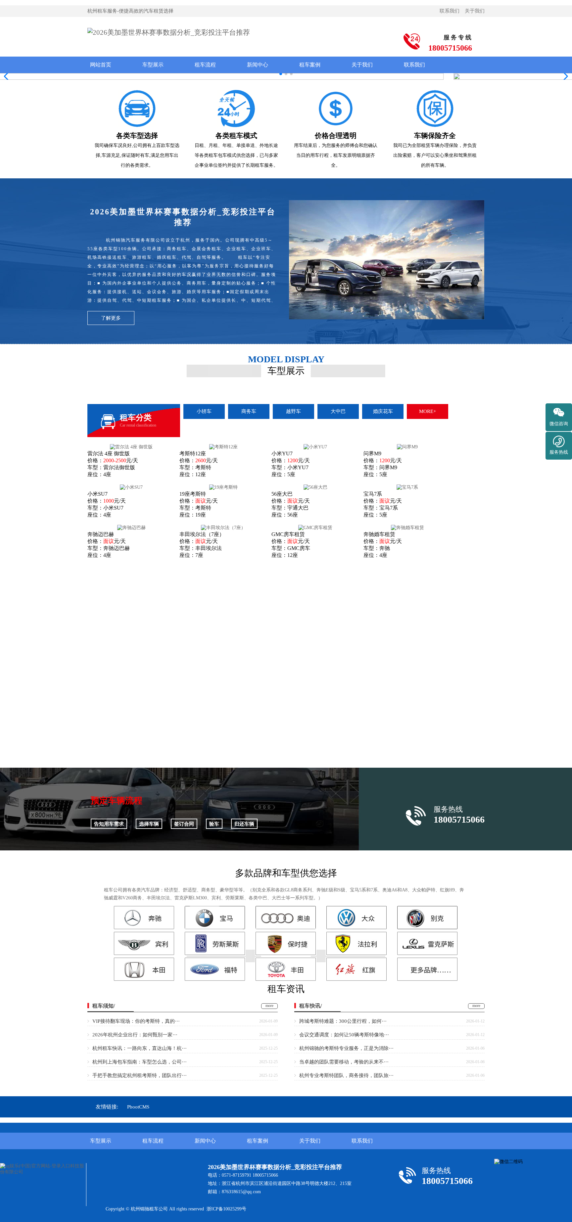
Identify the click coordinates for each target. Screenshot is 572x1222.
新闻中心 (257, 65)
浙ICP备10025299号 (226, 1208)
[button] (564, 76)
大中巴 (338, 411)
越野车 (293, 411)
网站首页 (100, 65)
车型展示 (153, 65)
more (269, 1005)
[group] (286, 76)
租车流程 (205, 65)
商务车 (248, 411)
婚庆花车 (383, 411)
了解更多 (111, 318)
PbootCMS (138, 1106)
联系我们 (449, 11)
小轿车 (204, 411)
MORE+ (427, 411)
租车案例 (309, 65)
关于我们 (475, 11)
